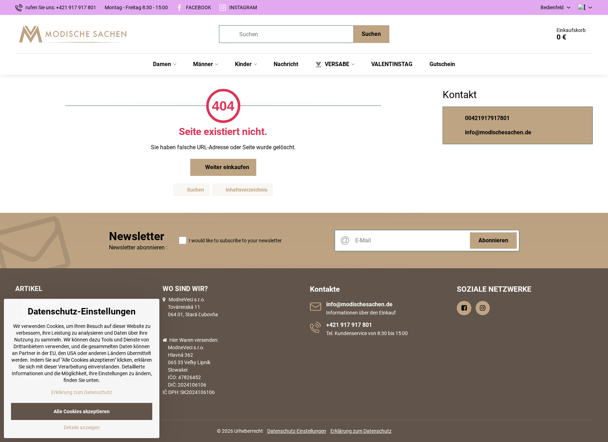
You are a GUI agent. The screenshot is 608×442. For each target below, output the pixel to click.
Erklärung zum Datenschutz (360, 431)
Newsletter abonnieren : (138, 247)
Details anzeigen (82, 427)
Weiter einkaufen (226, 167)
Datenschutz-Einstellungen (296, 431)
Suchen (371, 34)
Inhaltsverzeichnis (246, 190)
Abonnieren (493, 240)
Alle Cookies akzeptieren (82, 411)
